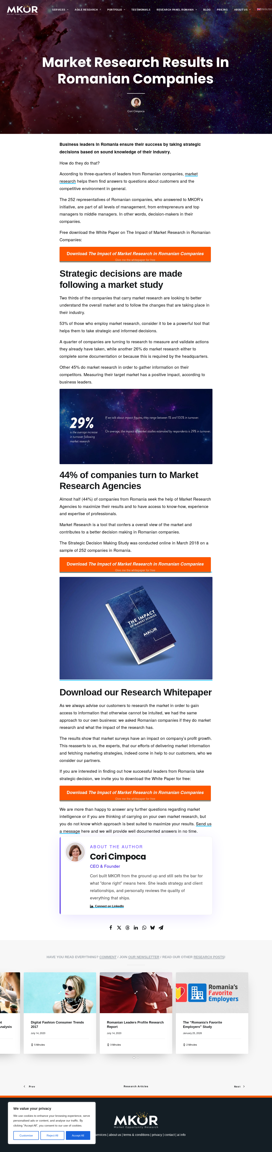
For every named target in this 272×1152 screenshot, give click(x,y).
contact (169, 1134)
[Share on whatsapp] (144, 928)
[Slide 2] (138, 1057)
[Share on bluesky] (153, 928)
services (101, 1134)
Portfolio (114, 9)
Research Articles (136, 1086)
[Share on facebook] (111, 928)
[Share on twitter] (119, 928)
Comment (107, 957)
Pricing (222, 9)
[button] (60, 992)
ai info (181, 1134)
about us (115, 1134)
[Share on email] (161, 928)
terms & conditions (136, 1134)
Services (58, 9)
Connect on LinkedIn (109, 906)
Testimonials (140, 9)
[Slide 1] (134, 1057)
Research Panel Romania (175, 9)
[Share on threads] (127, 928)
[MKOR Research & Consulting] (22, 9)
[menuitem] (60, 9)
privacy (157, 1134)
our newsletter (143, 957)
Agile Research (86, 9)
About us (241, 9)
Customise (26, 1135)
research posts (209, 957)
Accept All (78, 1135)
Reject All (52, 1135)
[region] (52, 1123)
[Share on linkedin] (136, 928)
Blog (206, 9)
